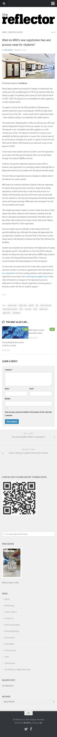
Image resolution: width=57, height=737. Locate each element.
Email (31, 388)
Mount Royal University (10, 309)
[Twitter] (26, 729)
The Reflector (16, 313)
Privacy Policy (10, 650)
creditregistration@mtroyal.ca (37, 276)
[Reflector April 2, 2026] (11, 577)
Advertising (9, 605)
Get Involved (10, 637)
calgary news (22, 305)
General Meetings (12, 631)
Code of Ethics (11, 612)
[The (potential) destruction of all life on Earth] (15, 332)
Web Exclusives (15, 32)
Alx (41, 722)
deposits (31, 305)
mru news (28, 309)
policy (35, 309)
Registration (6, 313)
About (7, 599)
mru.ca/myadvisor (8, 273)
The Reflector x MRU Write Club (17, 669)
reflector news (43, 309)
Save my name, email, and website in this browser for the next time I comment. (28, 414)
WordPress (27, 722)
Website (7, 398)
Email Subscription (12, 625)
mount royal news (46, 305)
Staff (7, 657)
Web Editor (8, 50)
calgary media (12, 305)
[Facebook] (31, 729)
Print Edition (9, 644)
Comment (9, 369)
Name (7, 388)
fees (37, 305)
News (4, 32)
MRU (21, 309)
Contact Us (9, 618)
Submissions (10, 663)
